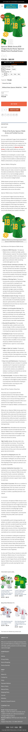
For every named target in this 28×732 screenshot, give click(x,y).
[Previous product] (5, 56)
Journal (3, 695)
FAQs (2, 680)
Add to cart (14, 109)
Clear (2, 76)
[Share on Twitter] (8, 115)
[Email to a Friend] (11, 115)
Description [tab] (4, 124)
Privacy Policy (5, 659)
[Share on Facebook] (5, 115)
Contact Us (4, 677)
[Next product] (2, 56)
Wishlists (3, 698)
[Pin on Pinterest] (14, 115)
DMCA (3, 656)
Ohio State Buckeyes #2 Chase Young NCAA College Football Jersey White (20, 623)
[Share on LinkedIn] (16, 115)
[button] (2, 6)
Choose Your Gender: (6, 66)
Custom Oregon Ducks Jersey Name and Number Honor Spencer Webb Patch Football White (7, 593)
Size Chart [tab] (4, 127)
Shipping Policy (5, 692)
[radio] (3, 69)
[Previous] (3, 24)
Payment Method (6, 683)
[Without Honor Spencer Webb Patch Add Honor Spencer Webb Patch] (12, 87)
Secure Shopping (5, 662)
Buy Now (14, 104)
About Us (3, 674)
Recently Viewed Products (8, 701)
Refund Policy (5, 689)
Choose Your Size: (5, 71)
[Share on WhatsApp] (2, 115)
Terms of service (5, 665)
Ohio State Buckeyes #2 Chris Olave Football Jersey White (6, 623)
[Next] (24, 24)
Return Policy (4, 686)
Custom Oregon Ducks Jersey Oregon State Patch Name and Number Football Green (20, 592)
